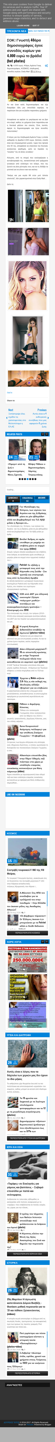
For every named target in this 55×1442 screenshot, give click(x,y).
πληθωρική (34, 68)
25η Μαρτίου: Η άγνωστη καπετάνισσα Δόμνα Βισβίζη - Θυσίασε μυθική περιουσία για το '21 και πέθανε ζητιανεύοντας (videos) (26, 1317)
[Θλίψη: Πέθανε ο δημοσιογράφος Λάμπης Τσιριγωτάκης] (17, 450)
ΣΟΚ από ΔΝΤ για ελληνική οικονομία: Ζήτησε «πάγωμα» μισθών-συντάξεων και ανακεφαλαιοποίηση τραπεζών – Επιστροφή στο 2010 (27, 612)
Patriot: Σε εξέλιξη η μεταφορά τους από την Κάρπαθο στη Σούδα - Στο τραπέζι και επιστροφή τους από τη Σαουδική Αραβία (27, 582)
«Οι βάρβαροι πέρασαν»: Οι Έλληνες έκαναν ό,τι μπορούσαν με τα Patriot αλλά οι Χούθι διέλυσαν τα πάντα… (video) (26, 933)
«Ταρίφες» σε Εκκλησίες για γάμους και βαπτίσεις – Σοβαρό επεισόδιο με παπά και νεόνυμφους (25, 1199)
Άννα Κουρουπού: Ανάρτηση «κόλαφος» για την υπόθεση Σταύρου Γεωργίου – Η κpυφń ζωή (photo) (26, 743)
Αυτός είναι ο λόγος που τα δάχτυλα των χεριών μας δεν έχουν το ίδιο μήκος (27, 1085)
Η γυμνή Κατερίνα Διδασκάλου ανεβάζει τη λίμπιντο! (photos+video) (32, 640)
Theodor (29, 1435)
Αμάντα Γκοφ (35, 66)
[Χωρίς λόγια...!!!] (27, 970)
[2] (22, 490)
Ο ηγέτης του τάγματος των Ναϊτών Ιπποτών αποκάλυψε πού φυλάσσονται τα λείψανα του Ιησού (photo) (26, 1231)
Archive (42, 508)
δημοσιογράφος (13, 68)
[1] (20, 490)
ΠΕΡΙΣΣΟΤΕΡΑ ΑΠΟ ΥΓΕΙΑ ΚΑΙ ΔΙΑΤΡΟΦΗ (27, 1149)
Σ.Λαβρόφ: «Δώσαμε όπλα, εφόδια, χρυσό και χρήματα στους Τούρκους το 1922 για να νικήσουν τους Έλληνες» (26, 1370)
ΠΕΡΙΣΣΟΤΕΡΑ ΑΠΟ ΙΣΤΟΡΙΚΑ (27, 1384)
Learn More (23, 25)
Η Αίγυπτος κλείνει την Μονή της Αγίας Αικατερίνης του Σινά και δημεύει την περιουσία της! (26, 1250)
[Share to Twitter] (20, 441)
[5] (30, 490)
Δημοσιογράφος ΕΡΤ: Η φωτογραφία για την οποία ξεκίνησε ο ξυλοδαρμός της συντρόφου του (36, 474)
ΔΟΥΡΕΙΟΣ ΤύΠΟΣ (11, 1433)
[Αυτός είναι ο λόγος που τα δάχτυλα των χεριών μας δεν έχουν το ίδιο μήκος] (27, 1064)
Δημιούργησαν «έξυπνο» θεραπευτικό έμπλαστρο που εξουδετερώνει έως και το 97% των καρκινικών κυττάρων (26, 1138)
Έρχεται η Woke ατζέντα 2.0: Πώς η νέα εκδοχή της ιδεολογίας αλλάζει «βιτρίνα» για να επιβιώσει (34, 693)
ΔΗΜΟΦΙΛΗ (13, 510)
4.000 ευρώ (18, 66)
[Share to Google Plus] (23, 441)
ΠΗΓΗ (9, 393)
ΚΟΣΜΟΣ (25, 68)
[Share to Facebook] (16, 441)
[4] (28, 490)
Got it (36, 25)
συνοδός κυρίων (13, 72)
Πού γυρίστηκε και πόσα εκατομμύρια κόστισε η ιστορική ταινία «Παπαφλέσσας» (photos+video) (26, 1350)
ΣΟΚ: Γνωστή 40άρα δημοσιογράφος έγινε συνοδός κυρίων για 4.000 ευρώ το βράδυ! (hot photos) (25, 50)
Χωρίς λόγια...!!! (17, 977)
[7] (35, 490)
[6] (33, 490)
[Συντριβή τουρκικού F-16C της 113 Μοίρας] (27, 862)
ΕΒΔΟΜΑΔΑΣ (27, 510)
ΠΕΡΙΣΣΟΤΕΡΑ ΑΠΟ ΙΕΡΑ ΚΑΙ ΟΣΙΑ (27, 1264)
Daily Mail (25, 72)
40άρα (26, 66)
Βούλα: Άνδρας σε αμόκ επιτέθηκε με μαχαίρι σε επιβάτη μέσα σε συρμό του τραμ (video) (32, 554)
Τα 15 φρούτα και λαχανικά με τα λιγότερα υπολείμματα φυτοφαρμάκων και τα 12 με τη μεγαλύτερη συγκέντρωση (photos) (26, 1117)
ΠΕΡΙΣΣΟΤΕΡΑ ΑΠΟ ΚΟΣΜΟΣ (27, 943)
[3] (25, 490)
